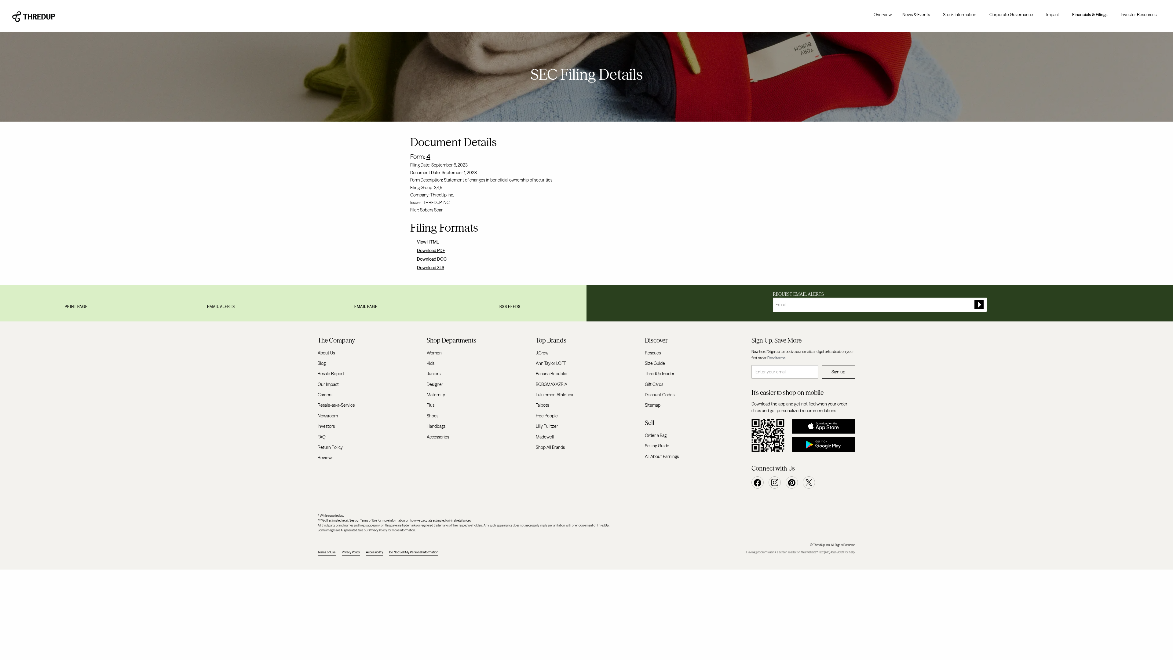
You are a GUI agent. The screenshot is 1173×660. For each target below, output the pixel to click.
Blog (322, 363)
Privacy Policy (351, 552)
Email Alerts (221, 306)
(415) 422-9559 (834, 552)
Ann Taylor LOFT (551, 363)
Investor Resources (1139, 14)
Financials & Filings (1090, 14)
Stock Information (959, 14)
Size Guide (655, 363)
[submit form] (979, 304)
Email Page (366, 306)
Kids (430, 363)
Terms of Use (327, 552)
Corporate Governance (1011, 14)
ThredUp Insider (659, 373)
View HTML (428, 242)
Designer (435, 384)
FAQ (322, 437)
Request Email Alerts (798, 294)
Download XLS (430, 267)
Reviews (325, 457)
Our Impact (328, 384)
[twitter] (809, 482)
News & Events (916, 14)
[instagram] (775, 482)
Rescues (653, 353)
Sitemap (652, 405)
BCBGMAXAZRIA (551, 384)
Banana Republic (551, 373)
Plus (430, 405)
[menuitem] (883, 15)
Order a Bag (656, 435)
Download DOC (432, 259)
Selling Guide (657, 446)
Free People (547, 416)
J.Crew (542, 353)
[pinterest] (792, 482)
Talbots (542, 405)
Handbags (436, 426)
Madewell (545, 437)
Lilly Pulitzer (547, 426)
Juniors (433, 373)
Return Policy (330, 447)
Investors (326, 426)
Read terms (776, 358)
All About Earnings (662, 456)
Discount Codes (659, 395)
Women (434, 353)
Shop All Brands (550, 447)
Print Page (76, 306)
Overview (883, 14)
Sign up (838, 372)
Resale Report (331, 373)
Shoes (432, 416)
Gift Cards (654, 384)
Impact (1052, 14)
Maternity (436, 395)
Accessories (438, 437)
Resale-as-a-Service (336, 405)
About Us (326, 353)
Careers (325, 395)
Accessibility (374, 552)
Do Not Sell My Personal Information (413, 552)
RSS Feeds (510, 306)
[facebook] (757, 482)
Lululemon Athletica (554, 395)
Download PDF (431, 250)
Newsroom (328, 416)
